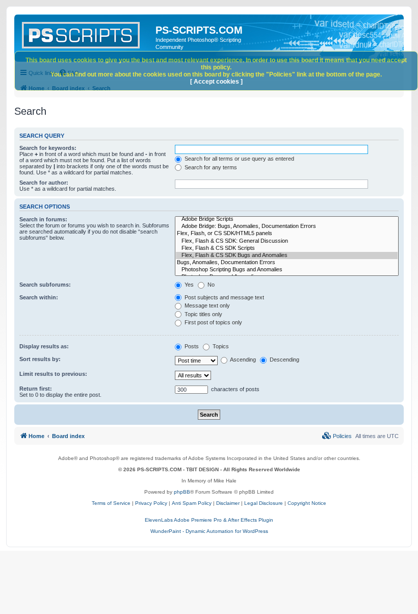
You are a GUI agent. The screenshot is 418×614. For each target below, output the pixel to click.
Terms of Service (111, 503)
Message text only (206, 305)
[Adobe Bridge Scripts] (287, 219)
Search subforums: (45, 285)
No (210, 285)
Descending (283, 359)
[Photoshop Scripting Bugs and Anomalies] (287, 269)
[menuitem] (337, 436)
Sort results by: (40, 359)
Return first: (35, 389)
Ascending (242, 359)
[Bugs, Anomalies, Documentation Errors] (287, 262)
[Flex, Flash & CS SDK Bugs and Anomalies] (287, 255)
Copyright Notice (307, 503)
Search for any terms (210, 167)
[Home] (86, 33)
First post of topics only (212, 322)
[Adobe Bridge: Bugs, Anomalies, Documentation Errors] (287, 226)
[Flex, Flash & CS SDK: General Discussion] (287, 241)
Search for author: (43, 183)
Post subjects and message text (223, 297)
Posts (191, 346)
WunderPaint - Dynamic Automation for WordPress (209, 531)
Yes (188, 285)
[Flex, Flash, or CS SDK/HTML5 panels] (287, 233)
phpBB (182, 492)
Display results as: (44, 346)
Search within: (38, 297)
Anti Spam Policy (192, 503)
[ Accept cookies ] (216, 81)
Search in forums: (43, 219)
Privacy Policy (151, 503)
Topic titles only (202, 314)
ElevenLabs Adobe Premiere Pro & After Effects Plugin (209, 520)
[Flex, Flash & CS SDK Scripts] (287, 248)
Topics (220, 346)
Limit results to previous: (53, 374)
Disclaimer (228, 503)
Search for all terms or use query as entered (238, 159)
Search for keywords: (47, 148)
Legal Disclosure (263, 503)
